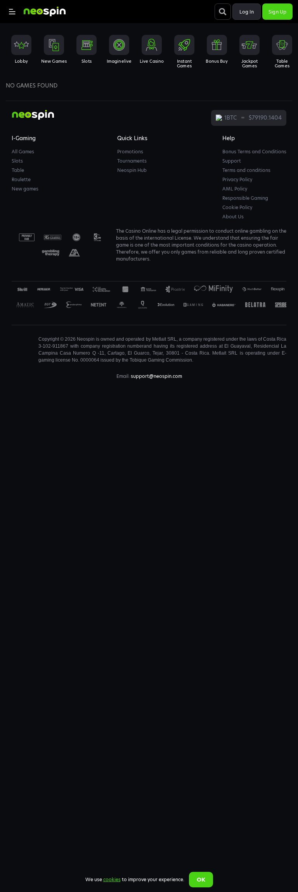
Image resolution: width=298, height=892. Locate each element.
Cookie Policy (237, 207)
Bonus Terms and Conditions (254, 151)
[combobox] (149, 54)
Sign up (277, 12)
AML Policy (234, 188)
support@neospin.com (156, 376)
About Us (233, 216)
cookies (112, 879)
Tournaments (132, 161)
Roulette (21, 179)
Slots (17, 161)
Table (18, 170)
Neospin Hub (132, 170)
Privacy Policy (237, 179)
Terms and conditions (246, 170)
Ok (201, 879)
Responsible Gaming (245, 198)
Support (231, 161)
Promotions (130, 151)
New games (25, 188)
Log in (246, 12)
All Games (23, 151)
